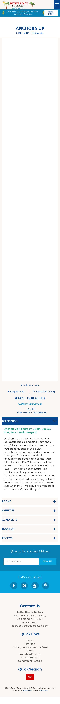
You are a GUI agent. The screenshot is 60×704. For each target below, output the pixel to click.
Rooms (6, 501)
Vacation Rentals (30, 654)
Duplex (31, 409)
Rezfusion (27, 691)
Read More (51, 13)
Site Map (30, 644)
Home (30, 641)
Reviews (7, 538)
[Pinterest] (46, 585)
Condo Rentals (30, 657)
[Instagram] (25, 585)
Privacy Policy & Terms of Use (30, 647)
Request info (17, 391)
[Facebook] (14, 585)
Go (30, 677)
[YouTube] (35, 585)
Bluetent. (44, 691)
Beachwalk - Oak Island (31, 412)
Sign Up (47, 561)
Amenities (8, 510)
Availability (9, 520)
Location (8, 529)
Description (9, 421)
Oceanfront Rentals (30, 661)
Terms (30, 651)
